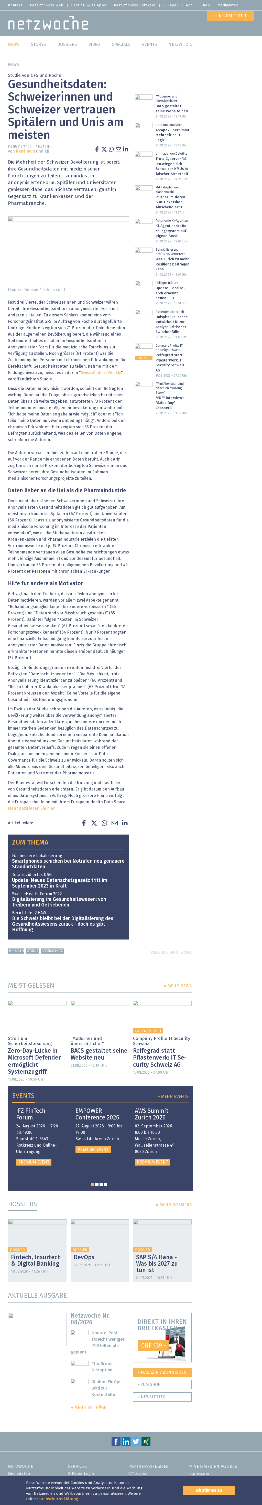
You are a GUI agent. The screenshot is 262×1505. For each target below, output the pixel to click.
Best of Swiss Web (47, 5)
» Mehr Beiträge (88, 1408)
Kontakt (15, 5)
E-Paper (170, 5)
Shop (205, 5)
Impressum (198, 1474)
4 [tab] (105, 1184)
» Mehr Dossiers (174, 1205)
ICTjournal (138, 1474)
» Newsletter (151, 1397)
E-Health (16, 951)
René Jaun (25, 151)
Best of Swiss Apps (88, 5)
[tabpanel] (39, 1136)
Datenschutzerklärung (57, 1499)
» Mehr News (178, 986)
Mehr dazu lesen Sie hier (31, 808)
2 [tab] (97, 1184)
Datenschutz (52, 951)
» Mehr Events (173, 1097)
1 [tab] (92, 1184)
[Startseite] (48, 24)
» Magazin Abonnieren (162, 1372)
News (13, 65)
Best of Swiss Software (135, 5)
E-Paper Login (81, 1474)
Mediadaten (227, 5)
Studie (32, 951)
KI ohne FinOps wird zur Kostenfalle (107, 1388)
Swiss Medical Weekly (101, 373)
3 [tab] (101, 1184)
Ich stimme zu (209, 1490)
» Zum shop (148, 1385)
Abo (189, 5)
